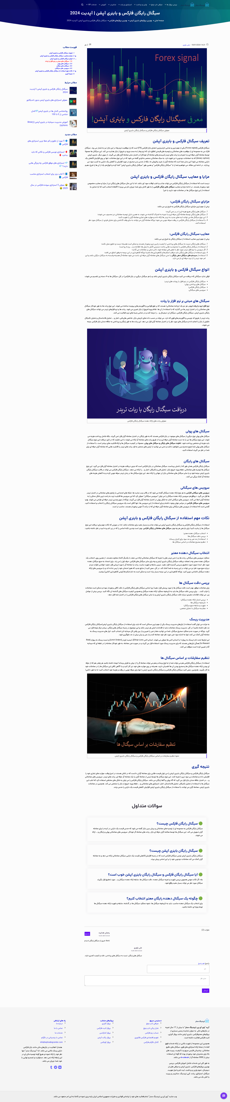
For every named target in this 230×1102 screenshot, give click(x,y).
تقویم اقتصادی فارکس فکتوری (146, 1037)
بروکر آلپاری (106, 1023)
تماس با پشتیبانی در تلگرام (52, 1037)
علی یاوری (186, 45)
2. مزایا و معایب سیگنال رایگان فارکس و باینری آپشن (57, 56)
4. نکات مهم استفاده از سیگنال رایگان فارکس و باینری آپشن (54, 71)
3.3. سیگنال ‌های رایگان (64, 66)
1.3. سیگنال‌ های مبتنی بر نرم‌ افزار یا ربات (58, 61)
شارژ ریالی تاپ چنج (150, 1028)
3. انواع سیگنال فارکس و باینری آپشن (62, 59)
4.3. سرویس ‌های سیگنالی (63, 68)
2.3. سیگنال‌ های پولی (64, 64)
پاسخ (87, 933)
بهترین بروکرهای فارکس (118, 20)
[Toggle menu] (223, 1095)
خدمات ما (59, 1033)
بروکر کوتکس (106, 1042)
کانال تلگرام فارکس (151, 1042)
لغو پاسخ (201, 963)
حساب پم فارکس (151, 1033)
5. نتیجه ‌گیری (69, 74)
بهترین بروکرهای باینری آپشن (141, 20)
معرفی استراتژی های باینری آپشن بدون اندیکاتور (46, 100)
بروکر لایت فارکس (104, 1028)
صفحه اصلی (159, 20)
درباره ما (59, 1023)
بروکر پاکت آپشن (104, 1037)
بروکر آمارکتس (105, 1033)
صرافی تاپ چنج (152, 1023)
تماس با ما (58, 1028)
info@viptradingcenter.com (51, 1042)
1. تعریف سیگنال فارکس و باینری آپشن (61, 53)
